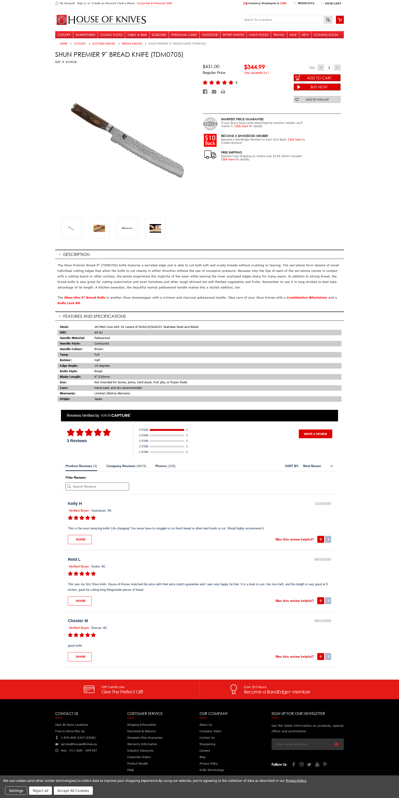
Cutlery (64, 35)
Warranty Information (142, 744)
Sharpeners (85, 35)
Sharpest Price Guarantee (144, 737)
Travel (279, 35)
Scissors (159, 35)
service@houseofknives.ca (79, 744)
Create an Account (104, 3)
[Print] (223, 91)
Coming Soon (326, 35)
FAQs (130, 770)
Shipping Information (141, 724)
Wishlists (306, 3)
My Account (67, 3)
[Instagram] (301, 765)
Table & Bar (137, 35)
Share (80, 539)
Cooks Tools (111, 35)
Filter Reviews (76, 477)
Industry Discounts (140, 750)
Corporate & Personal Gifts (154, 3)
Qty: (312, 67)
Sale (293, 35)
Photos (165, 466)
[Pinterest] (325, 765)
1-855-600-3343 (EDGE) (78, 737)
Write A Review (315, 434)
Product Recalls (137, 763)
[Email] (214, 91)
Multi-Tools (259, 35)
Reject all (40, 790)
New (305, 35)
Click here (241, 126)
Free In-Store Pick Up (70, 731)
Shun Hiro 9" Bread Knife (85, 297)
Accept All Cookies (73, 790)
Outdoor (210, 35)
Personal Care (184, 35)
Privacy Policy (296, 780)
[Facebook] (205, 91)
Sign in (81, 3)
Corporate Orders (139, 757)
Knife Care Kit (68, 303)
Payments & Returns (141, 731)
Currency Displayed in (266, 3)
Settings (16, 790)
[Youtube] (317, 765)
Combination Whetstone (307, 297)
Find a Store (126, 3)
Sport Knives (233, 35)
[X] (309, 765)
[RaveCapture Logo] (115, 415)
